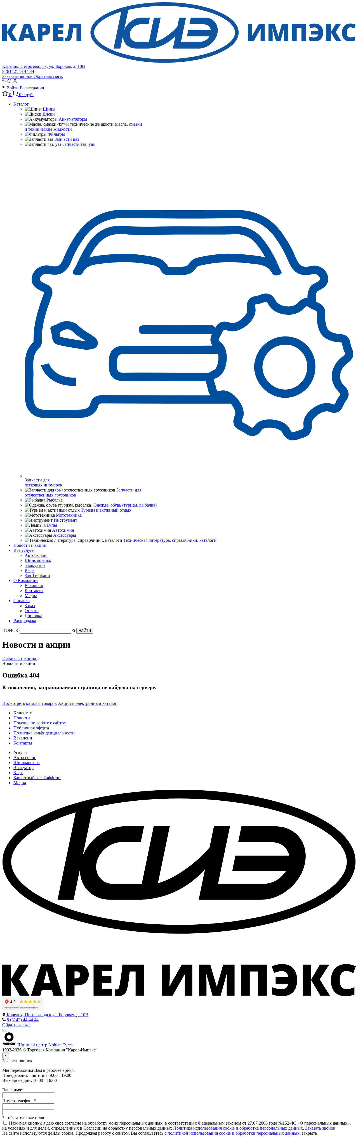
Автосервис (36, 555)
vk (4, 1029)
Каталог (21, 104)
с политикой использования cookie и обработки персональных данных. (232, 1133)
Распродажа (24, 620)
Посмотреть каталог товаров (29, 703)
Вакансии (34, 585)
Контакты (34, 590)
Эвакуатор (35, 565)
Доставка (33, 615)
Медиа (31, 595)
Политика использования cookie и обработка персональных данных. (238, 1128)
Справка (21, 600)
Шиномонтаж (38, 560)
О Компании (25, 580)
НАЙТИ (85, 631)
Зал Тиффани (37, 575)
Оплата (32, 610)
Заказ (30, 605)
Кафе (29, 570)
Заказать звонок (18, 76)
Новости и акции (29, 545)
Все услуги (24, 550)
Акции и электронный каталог (87, 703)
